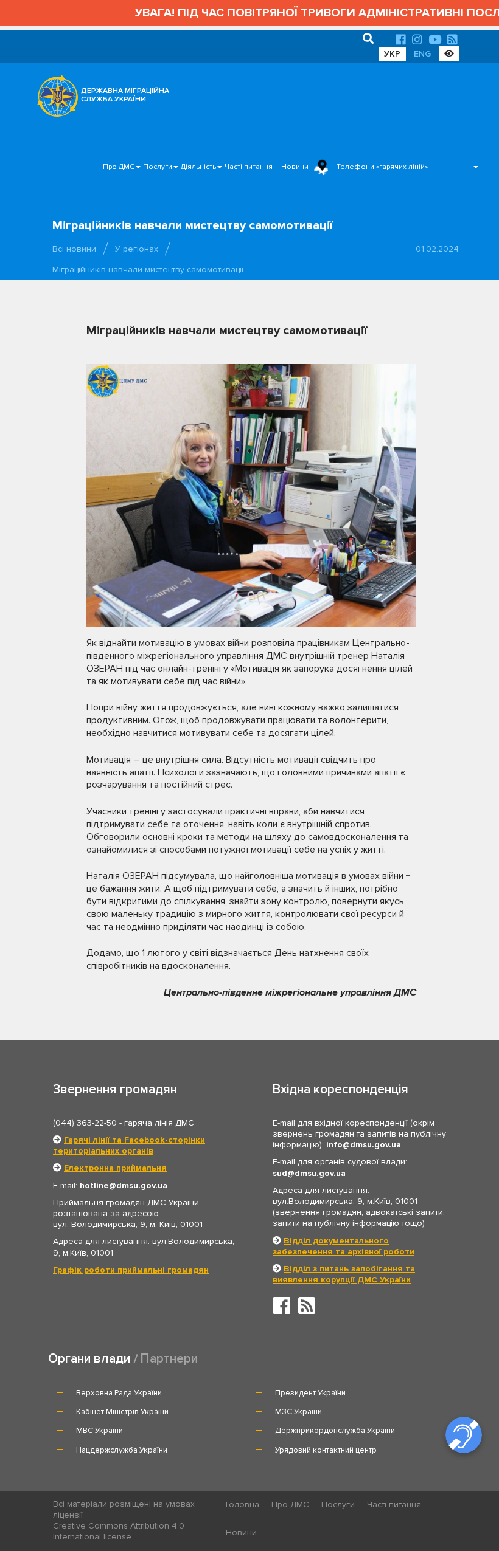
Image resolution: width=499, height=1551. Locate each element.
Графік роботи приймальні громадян (131, 1270)
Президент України (310, 1393)
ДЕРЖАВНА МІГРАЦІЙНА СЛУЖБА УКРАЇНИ (125, 95)
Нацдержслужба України (121, 1450)
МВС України (99, 1431)
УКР (392, 54)
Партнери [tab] (169, 1358)
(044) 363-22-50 (85, 1123)
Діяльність (198, 166)
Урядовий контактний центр (326, 1450)
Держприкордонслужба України (335, 1431)
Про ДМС (118, 166)
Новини (295, 166)
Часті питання (249, 166)
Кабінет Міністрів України (122, 1412)
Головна (242, 1504)
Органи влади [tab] (89, 1358)
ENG (422, 54)
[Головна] (54, 99)
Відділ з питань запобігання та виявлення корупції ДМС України (344, 1274)
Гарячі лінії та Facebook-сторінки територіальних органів (129, 1145)
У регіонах (136, 249)
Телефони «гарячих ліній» (382, 166)
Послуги (157, 166)
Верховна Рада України (119, 1393)
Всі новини (74, 249)
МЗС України (298, 1412)
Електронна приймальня (115, 1168)
